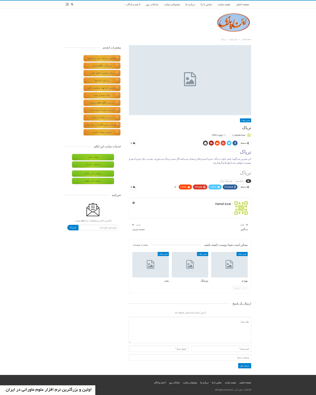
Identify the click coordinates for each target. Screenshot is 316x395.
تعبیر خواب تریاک (226, 181)
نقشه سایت (224, 4)
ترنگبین (244, 229)
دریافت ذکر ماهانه (93, 181)
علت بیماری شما (102, 95)
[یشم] (150, 264)
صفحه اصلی (242, 4)
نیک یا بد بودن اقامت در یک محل (101, 125)
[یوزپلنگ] (190, 264)
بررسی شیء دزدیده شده (102, 110)
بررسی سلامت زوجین (102, 117)
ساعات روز (152, 4)
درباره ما (190, 4)
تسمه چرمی (138, 229)
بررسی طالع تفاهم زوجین (102, 102)
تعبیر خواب (245, 120)
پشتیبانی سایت (172, 4)
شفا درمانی (93, 157)
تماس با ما (206, 4)
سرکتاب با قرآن (93, 164)
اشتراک (72, 227)
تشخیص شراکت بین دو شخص (102, 58)
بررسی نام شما (102, 80)
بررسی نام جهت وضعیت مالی (102, 88)
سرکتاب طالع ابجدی (102, 65)
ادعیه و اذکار (133, 4)
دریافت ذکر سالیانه (93, 173)
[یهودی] (229, 264)
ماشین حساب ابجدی (102, 132)
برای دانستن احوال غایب (102, 73)
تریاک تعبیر (239, 181)
